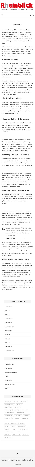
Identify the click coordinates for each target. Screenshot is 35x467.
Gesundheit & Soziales (11, 372)
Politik (14, 423)
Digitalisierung (9, 404)
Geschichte (20, 412)
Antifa (15, 401)
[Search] (33, 15)
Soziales (7, 429)
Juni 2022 (7, 339)
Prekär (22, 423)
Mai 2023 (7, 314)
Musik (15, 421)
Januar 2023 (8, 323)
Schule (13, 426)
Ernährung (8, 407)
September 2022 (9, 327)
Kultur (7, 376)
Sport (15, 429)
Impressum (6, 460)
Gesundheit (8, 415)
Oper (7, 423)
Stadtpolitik (8, 380)
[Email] (30, 15)
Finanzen (18, 407)
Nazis (22, 421)
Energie (19, 404)
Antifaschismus (9, 364)
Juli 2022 (7, 334)
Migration (15, 418)
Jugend (26, 415)
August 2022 (8, 331)
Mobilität (25, 418)
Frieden (16, 410)
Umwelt (19, 432)
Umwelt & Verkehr (10, 384)
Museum (7, 421)
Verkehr (7, 434)
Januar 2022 (8, 346)
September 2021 (9, 351)
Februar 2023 (8, 319)
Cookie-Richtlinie (27, 460)
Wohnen (7, 388)
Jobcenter (18, 415)
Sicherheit (21, 426)
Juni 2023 (7, 311)
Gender (24, 410)
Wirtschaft (16, 434)
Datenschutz (15, 460)
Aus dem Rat (8, 368)
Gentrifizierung (9, 412)
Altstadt (8, 401)
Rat (6, 426)
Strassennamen (9, 432)
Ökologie (8, 437)
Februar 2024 (8, 307)
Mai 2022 (7, 343)
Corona (23, 401)
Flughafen (8, 410)
